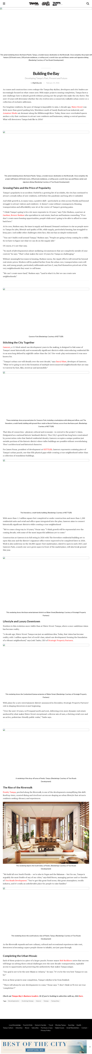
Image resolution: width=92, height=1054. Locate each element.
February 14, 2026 (52, 83)
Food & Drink (27, 1025)
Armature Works (10, 113)
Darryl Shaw (61, 361)
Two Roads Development (16, 880)
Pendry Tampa (9, 792)
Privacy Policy (46, 1030)
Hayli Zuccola (37, 83)
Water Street (77, 107)
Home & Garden (40, 1025)
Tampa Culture (8, 1028)
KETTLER (47, 449)
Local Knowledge (15, 1025)
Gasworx (6, 347)
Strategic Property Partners (60, 640)
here (81, 996)
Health (79, 1025)
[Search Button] (87, 3)
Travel (51, 1025)
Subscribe (35, 1028)
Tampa (46, 1001)
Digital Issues (59, 1028)
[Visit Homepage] (45, 3)
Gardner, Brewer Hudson (13, 215)
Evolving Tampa (27, 1001)
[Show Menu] (4, 3)
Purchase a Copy (47, 1028)
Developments (13, 1001)
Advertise (19, 1028)
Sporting (71, 1025)
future (38, 1001)
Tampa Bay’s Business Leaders (25, 996)
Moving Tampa (60, 1025)
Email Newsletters (73, 1028)
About (27, 1028)
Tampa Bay (55, 1001)
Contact (84, 1028)
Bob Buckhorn (66, 960)
